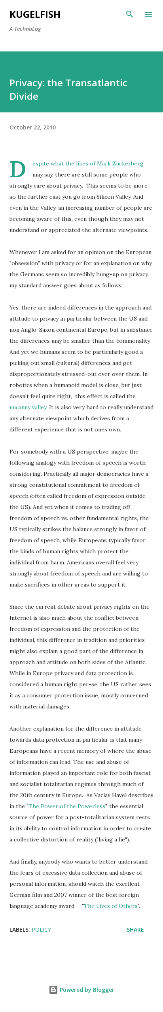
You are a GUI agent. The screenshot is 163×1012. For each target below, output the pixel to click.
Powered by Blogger (86, 989)
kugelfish (35, 14)
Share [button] (135, 929)
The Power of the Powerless (66, 806)
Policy (41, 929)
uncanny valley (27, 407)
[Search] (130, 14)
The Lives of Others (111, 905)
